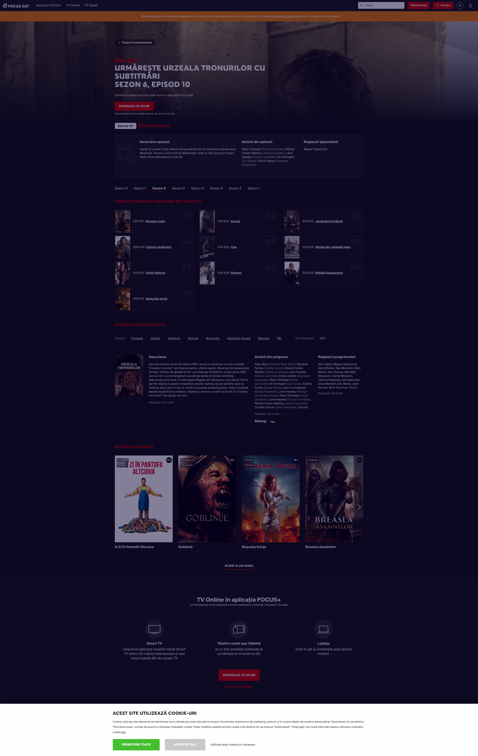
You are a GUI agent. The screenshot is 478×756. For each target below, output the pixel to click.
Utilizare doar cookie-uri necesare (233, 744)
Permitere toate (136, 744)
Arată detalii (185, 744)
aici (124, 732)
